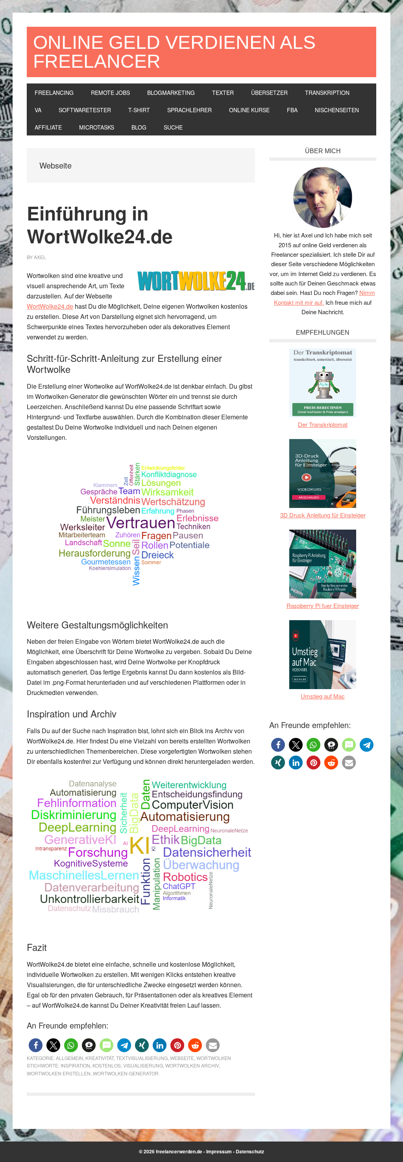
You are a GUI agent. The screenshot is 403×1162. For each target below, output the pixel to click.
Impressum (219, 1151)
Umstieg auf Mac (323, 696)
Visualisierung (143, 1065)
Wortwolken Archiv (192, 1065)
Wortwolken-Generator (126, 1073)
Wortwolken (213, 1058)
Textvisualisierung (142, 1058)
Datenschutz (250, 1151)
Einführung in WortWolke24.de (100, 224)
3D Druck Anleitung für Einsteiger (323, 515)
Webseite (182, 1058)
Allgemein (69, 1058)
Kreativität (99, 1058)
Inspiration (75, 1065)
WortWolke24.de (50, 306)
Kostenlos (106, 1065)
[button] (36, 1045)
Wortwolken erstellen (59, 1073)
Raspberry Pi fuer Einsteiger (323, 605)
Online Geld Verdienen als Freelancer (174, 52)
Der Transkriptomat (323, 424)
